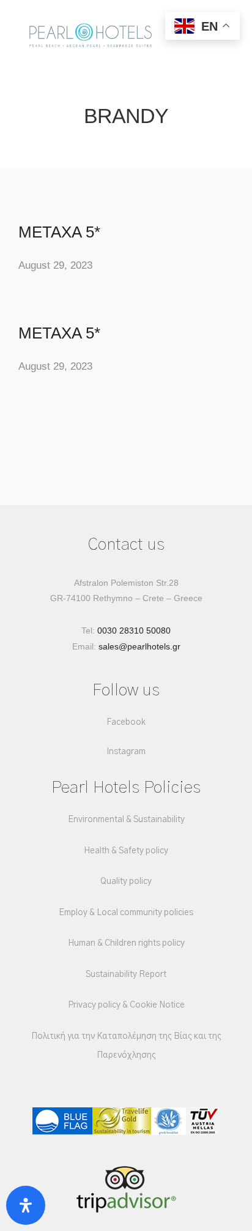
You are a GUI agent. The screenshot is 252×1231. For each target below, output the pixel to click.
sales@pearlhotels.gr (139, 646)
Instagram (126, 751)
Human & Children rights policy (126, 943)
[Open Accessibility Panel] (25, 1205)
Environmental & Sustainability (126, 819)
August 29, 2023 (55, 265)
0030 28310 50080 (134, 630)
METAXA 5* (59, 232)
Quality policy (126, 881)
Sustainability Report (126, 974)
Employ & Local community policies (126, 912)
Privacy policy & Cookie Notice (126, 1005)
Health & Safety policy (126, 851)
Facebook (126, 722)
